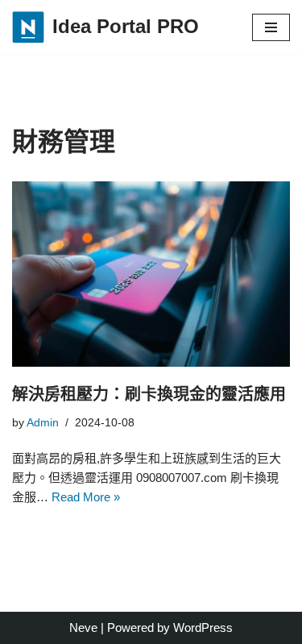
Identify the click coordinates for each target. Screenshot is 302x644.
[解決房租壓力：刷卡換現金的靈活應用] (151, 274)
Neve (83, 627)
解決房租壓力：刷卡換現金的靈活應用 (149, 394)
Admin (43, 423)
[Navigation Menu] (271, 27)
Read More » (86, 497)
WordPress (203, 627)
